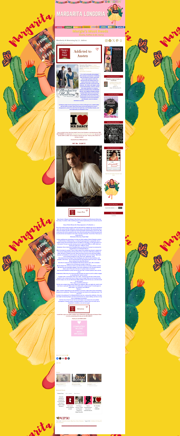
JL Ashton (93, 421)
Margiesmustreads (68, 43)
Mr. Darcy (98, 421)
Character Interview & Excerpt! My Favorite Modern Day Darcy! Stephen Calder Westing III (61, 401)
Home (77, 421)
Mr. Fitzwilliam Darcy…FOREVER (97, 407)
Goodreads (88, 71)
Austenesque (86, 68)
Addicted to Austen (66, 421)
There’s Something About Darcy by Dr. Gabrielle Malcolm (88, 408)
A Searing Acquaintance (94, 66)
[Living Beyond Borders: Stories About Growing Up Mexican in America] (106, 84)
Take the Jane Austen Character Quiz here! (113, 174)
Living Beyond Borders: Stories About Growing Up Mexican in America (115, 84)
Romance (82, 69)
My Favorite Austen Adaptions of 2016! (70, 407)
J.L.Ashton (94, 65)
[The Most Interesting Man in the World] (94, 378)
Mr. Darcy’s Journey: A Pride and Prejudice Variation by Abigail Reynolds (79, 409)
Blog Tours (73, 421)
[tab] (60, 393)
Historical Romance (94, 68)
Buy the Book (82, 71)
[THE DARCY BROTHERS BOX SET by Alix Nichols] (79, 378)
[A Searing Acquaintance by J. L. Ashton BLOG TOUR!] (63, 378)
